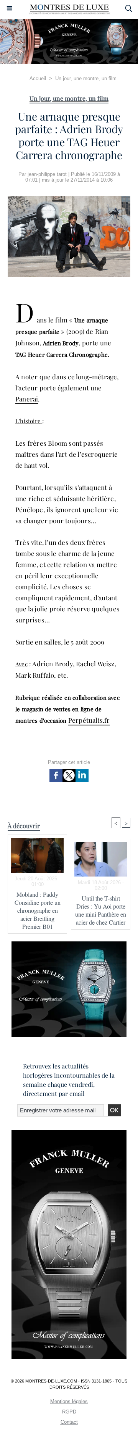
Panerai (26, 399)
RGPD (69, 1412)
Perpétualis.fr (89, 720)
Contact (69, 1422)
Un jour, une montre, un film (86, 78)
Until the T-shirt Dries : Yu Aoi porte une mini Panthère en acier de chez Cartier (100, 910)
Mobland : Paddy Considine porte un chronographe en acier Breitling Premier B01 (38, 910)
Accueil (38, 78)
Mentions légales (69, 1401)
